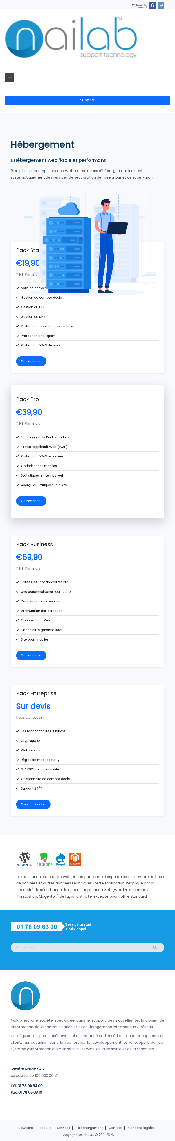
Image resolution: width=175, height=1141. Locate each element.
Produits (45, 1128)
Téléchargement (89, 1128)
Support (87, 100)
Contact (115, 1128)
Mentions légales (141, 1128)
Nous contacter (33, 804)
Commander (31, 361)
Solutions (25, 1128)
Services (63, 1128)
